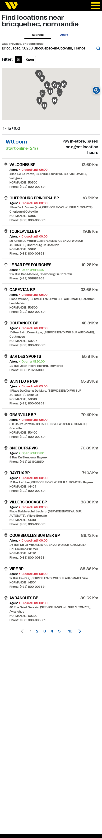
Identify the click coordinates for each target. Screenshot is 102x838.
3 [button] (44, 631)
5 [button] (59, 631)
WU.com (16, 142)
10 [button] (70, 631)
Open (30, 59)
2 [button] (37, 631)
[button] (78, 631)
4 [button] (52, 631)
